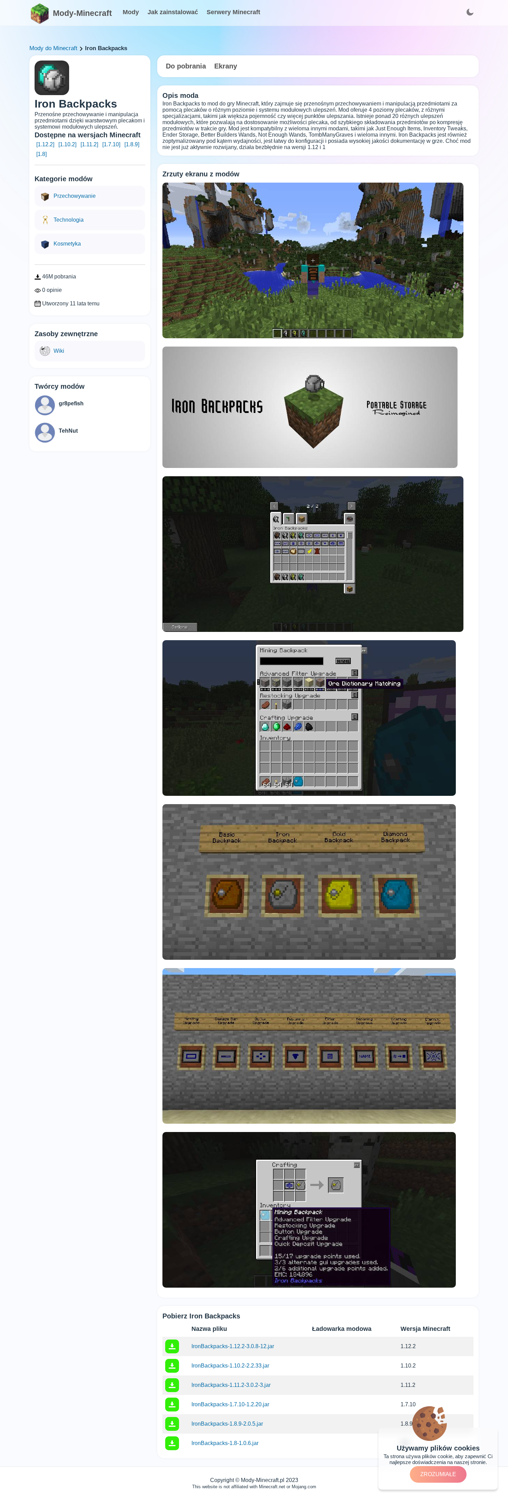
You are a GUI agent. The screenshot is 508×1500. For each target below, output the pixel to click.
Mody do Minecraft (53, 48)
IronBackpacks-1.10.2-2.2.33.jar (230, 1366)
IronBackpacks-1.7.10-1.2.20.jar (230, 1404)
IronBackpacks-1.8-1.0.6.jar (224, 1443)
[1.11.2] (89, 144)
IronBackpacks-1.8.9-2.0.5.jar (227, 1424)
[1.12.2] (45, 144)
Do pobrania (186, 66)
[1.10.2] (67, 144)
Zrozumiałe (438, 1474)
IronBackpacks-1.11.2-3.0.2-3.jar (231, 1385)
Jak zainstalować (173, 12)
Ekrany (225, 66)
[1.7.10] (111, 144)
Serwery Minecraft (233, 12)
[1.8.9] (131, 144)
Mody (131, 12)
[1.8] (41, 154)
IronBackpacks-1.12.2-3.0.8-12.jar (232, 1346)
